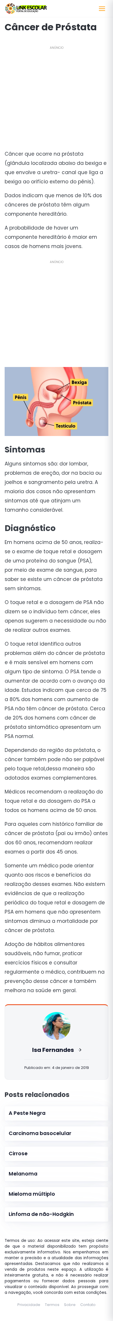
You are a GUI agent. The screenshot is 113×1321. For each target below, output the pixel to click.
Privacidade (28, 1304)
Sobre (70, 1304)
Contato (88, 1304)
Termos (52, 1304)
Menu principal (102, 8)
